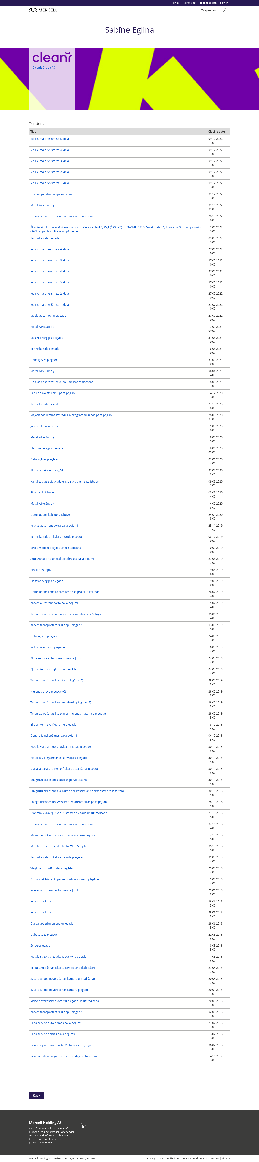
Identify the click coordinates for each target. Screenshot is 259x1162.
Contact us (190, 2)
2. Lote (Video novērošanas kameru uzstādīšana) (62, 979)
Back (37, 1095)
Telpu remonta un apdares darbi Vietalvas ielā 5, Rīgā (65, 614)
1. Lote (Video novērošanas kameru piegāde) (60, 990)
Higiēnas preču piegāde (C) (48, 691)
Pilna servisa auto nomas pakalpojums (56, 658)
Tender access (208, 2)
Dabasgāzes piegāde (44, 360)
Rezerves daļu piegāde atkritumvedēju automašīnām (65, 1056)
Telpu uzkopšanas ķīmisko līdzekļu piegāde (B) (60, 702)
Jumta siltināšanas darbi (46, 426)
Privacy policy (155, 1158)
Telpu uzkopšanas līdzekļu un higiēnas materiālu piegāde (68, 713)
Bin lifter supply (40, 570)
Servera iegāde (40, 945)
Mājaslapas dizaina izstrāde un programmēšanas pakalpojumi (71, 415)
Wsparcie (208, 10)
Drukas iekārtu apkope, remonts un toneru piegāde (64, 879)
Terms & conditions (192, 1158)
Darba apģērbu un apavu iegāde (51, 923)
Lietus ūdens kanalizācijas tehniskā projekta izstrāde (65, 592)
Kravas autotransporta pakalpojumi (54, 525)
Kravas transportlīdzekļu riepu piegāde (56, 625)
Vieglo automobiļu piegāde (48, 316)
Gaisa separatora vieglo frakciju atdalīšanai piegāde (64, 769)
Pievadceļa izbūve (42, 492)
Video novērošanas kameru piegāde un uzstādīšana (64, 1001)
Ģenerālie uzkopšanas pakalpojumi (53, 735)
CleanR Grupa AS (44, 67)
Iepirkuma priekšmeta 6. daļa (49, 249)
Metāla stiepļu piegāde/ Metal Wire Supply (58, 846)
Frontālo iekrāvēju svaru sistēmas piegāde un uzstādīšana (68, 813)
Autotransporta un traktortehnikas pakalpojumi (62, 559)
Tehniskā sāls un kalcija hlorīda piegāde (56, 537)
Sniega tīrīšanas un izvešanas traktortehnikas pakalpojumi (68, 802)
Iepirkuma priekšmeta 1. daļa (49, 183)
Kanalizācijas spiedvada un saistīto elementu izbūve (64, 481)
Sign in (224, 2)
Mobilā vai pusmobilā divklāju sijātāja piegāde (60, 747)
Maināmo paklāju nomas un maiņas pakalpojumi (62, 835)
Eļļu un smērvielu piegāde (47, 470)
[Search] (224, 10)
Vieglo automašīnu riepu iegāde (51, 868)
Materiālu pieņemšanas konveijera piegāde (58, 758)
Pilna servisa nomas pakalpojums (52, 1034)
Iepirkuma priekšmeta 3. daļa (49, 161)
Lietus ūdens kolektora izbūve (50, 515)
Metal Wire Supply (42, 205)
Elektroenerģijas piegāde (46, 338)
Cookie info (172, 1158)
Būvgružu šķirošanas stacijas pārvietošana (58, 780)
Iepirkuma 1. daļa (41, 912)
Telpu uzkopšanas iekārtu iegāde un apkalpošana (63, 968)
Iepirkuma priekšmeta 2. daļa (49, 172)
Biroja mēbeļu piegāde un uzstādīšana (55, 548)
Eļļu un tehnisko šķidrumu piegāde (53, 669)
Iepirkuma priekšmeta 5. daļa (49, 139)
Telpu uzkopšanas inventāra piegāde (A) (56, 680)
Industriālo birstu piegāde (47, 647)
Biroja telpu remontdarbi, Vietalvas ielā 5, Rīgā (60, 1045)
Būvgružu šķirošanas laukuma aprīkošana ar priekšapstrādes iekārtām (77, 791)
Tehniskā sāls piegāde (44, 238)
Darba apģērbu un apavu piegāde (52, 194)
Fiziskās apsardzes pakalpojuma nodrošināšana (61, 216)
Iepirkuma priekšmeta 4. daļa (49, 150)
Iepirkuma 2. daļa (41, 901)
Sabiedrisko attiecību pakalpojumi (52, 393)
